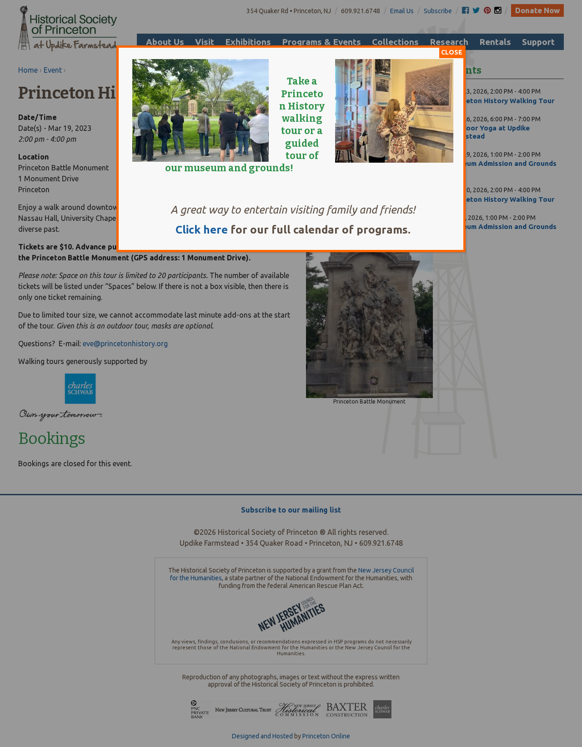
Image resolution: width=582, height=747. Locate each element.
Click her (198, 230)
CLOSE (451, 52)
